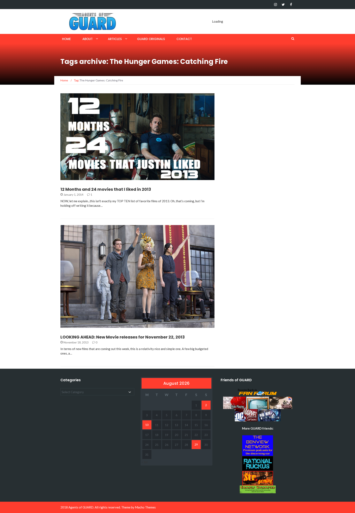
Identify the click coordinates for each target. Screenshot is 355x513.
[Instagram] (275, 4)
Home (66, 39)
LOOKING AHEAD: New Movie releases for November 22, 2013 (122, 337)
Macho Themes (145, 507)
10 (147, 424)
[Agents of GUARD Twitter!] (283, 4)
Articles (115, 39)
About (87, 39)
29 (196, 444)
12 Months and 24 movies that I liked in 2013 (105, 189)
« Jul (144, 462)
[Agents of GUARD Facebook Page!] (291, 4)
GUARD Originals (151, 39)
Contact (184, 39)
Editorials (74, 177)
